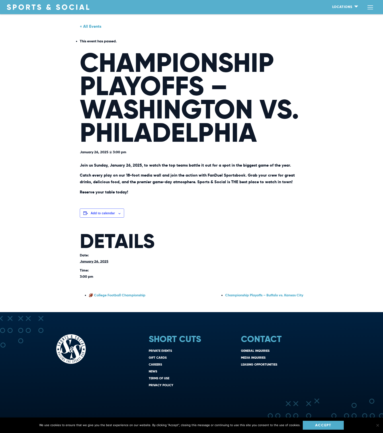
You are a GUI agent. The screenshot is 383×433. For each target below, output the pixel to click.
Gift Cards (158, 358)
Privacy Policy (161, 385)
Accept (323, 425)
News (153, 371)
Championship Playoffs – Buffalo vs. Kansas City (264, 295)
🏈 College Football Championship (117, 295)
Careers (155, 364)
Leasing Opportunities (259, 364)
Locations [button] (343, 7)
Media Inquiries (253, 358)
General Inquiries (255, 351)
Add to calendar (103, 213)
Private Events (160, 351)
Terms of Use (159, 378)
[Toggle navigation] (370, 7)
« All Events (90, 26)
